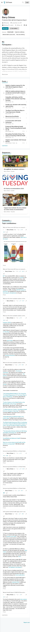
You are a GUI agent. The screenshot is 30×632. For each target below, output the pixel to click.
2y (13, 513)
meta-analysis (23, 599)
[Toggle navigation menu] (2, 2)
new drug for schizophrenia (9, 293)
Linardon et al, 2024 (11, 536)
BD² (4, 276)
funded (21, 277)
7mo (15, 229)
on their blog (6, 331)
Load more (4, 145)
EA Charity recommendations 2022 (14, 188)
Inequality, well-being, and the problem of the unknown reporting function (15, 98)
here (19, 556)
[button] (3, 229)
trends (4, 384)
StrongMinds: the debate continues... (14, 169)
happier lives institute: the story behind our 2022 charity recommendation (15, 208)
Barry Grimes (8, 88)
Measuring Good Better (12, 116)
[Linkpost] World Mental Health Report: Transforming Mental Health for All (16, 128)
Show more (5, 74)
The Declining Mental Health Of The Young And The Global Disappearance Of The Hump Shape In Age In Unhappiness (15, 395)
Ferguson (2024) (7, 322)
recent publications (20, 575)
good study (10, 340)
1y (14, 300)
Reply (4, 265)
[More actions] (26, 88)
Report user (27, 622)
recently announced (9, 355)
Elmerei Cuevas (15, 117)
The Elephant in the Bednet (14, 567)
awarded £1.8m (15, 582)
